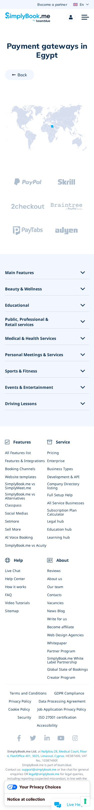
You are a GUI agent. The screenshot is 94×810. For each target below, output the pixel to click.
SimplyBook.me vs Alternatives (20, 496)
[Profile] (70, 17)
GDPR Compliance (69, 693)
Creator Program (61, 677)
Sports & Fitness (21, 371)
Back (22, 74)
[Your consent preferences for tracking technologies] (85, 801)
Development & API (63, 476)
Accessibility (47, 725)
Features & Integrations (25, 460)
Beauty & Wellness (23, 289)
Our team (55, 586)
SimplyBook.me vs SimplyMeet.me (20, 485)
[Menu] (85, 17)
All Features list (18, 452)
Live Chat (12, 570)
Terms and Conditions (28, 693)
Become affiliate (60, 627)
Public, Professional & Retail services (26, 322)
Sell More (13, 529)
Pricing (53, 452)
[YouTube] (61, 738)
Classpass (13, 505)
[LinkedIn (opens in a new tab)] (47, 738)
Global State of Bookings (67, 669)
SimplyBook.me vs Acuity (25, 545)
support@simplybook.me (39, 769)
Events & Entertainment (29, 387)
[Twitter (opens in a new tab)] (33, 738)
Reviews (54, 570)
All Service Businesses (65, 503)
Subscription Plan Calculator (62, 512)
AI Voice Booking (19, 537)
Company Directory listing (63, 485)
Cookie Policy (19, 709)
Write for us (57, 618)
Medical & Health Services (30, 338)
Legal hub (55, 521)
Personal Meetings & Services (34, 354)
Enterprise (56, 460)
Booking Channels (20, 468)
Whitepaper (57, 643)
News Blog (56, 610)
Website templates (20, 476)
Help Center (15, 578)
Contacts (54, 594)
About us (54, 578)
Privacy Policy (20, 701)
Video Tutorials (17, 602)
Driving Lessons (21, 403)
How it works (15, 586)
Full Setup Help (60, 494)
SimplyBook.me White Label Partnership (65, 660)
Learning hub (58, 537)
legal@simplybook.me (44, 774)
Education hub (59, 529)
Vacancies (55, 602)
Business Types (60, 468)
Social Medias (16, 513)
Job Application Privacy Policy (61, 709)
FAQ (8, 594)
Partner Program (61, 651)
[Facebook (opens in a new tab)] (19, 738)
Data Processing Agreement (62, 701)
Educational (17, 305)
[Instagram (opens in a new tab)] (75, 738)
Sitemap (12, 610)
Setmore (12, 521)
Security (24, 717)
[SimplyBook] (27, 17)
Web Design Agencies (65, 635)
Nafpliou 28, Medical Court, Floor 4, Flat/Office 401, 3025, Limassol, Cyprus (47, 753)
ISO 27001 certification (57, 717)
